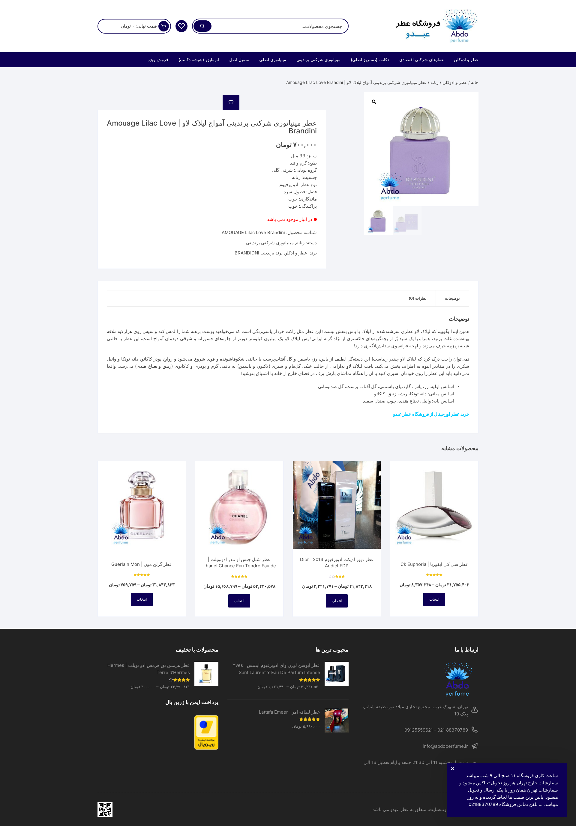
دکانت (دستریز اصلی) (370, 59)
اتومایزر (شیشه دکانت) (198, 59)
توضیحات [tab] (452, 298)
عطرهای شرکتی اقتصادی (421, 59)
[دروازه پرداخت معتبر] (158, 732)
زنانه (434, 82)
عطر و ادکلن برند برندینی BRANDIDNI (271, 253)
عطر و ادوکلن (466, 59)
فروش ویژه (158, 59)
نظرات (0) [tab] (418, 298)
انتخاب (434, 599)
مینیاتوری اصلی (272, 59)
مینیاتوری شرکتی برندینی (318, 59)
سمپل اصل (239, 59)
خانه (474, 82)
